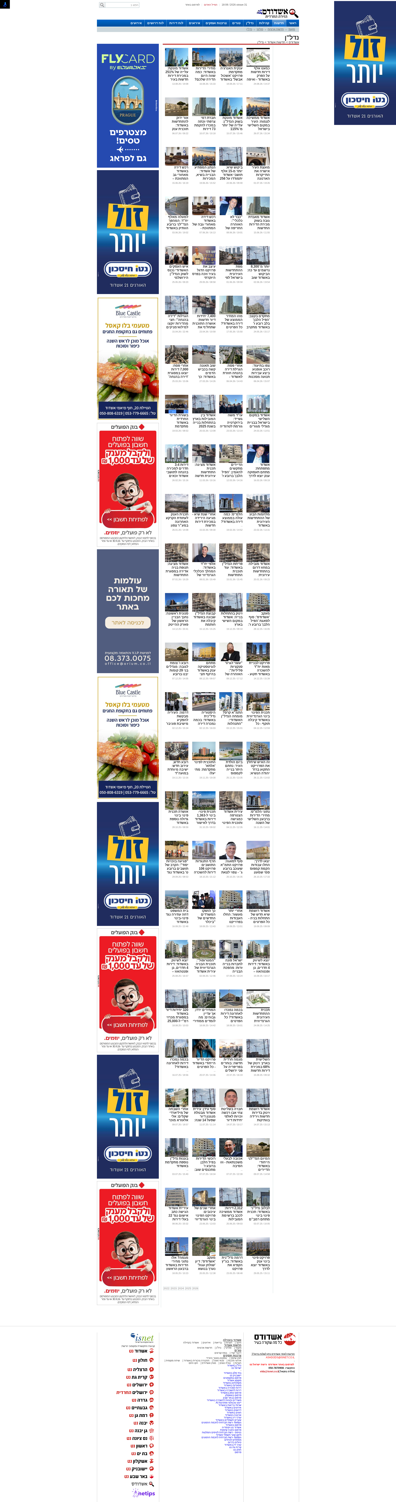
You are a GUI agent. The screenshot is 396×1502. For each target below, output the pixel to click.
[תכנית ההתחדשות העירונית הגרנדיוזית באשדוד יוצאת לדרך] (258, 1007)
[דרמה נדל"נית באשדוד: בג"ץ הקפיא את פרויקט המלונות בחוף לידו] (231, 1255)
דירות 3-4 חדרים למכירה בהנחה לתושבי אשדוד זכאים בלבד (177, 472)
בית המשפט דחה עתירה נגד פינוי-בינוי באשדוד (177, 916)
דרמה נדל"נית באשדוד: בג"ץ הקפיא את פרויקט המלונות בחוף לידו (232, 1267)
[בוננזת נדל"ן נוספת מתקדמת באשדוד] (176, 1155)
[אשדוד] (277, 18)
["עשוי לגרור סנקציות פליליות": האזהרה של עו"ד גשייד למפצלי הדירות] (231, 660)
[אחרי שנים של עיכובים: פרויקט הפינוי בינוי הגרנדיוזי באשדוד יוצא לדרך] (204, 1205)
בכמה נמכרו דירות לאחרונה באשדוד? (177, 1063)
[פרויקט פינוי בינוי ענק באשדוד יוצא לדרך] (258, 1255)
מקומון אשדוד (234, 1380)
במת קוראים (220, 1352)
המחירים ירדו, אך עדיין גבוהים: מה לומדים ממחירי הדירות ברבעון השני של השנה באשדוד (204, 1021)
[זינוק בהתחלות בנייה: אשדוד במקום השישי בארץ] (231, 610)
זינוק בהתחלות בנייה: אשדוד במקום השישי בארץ (232, 619)
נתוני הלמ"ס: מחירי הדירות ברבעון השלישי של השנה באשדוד (258, 819)
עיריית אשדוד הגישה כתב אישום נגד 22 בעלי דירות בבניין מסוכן (178, 1215)
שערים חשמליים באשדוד (228, 1420)
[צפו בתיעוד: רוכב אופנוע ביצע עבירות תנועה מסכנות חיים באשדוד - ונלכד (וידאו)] (258, 363)
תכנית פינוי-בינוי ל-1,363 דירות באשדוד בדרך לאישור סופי (205, 819)
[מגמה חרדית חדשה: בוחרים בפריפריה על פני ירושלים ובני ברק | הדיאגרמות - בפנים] (231, 1056)
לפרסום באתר (192, 4)
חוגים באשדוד (234, 1412)
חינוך (238, 1342)
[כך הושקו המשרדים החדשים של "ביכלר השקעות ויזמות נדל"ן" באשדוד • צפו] (204, 908)
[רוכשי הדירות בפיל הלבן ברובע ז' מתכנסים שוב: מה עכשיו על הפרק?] (204, 1155)
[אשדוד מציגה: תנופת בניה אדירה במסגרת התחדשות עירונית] (176, 561)
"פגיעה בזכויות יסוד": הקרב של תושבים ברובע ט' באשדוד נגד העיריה (176, 868)
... (242, 525)
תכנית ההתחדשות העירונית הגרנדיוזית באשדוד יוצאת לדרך (259, 1019)
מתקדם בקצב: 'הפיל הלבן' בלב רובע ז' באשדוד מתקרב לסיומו (258, 323)
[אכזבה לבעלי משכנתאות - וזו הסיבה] (231, 1155)
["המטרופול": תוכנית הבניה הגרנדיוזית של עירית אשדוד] (204, 957)
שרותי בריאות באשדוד (229, 1405)
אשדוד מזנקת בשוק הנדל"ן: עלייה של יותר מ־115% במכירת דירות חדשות (232, 127)
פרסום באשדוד (233, 1425)
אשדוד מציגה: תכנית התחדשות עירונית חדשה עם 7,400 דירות (204, 472)
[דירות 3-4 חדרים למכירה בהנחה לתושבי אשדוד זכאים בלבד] (176, 462)
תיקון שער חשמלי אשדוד (228, 1434)
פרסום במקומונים (232, 1377)
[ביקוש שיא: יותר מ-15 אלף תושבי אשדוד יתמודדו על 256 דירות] (231, 164)
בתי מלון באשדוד (232, 1372)
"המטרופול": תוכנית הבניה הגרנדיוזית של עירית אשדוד (205, 966)
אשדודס (293, 42)
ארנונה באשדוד (233, 1415)
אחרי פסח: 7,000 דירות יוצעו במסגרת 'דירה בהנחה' (178, 371)
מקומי (291, 29)
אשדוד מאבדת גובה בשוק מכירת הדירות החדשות (259, 222)
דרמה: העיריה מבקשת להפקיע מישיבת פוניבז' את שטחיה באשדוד (177, 722)
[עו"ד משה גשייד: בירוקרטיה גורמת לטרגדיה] (231, 412)
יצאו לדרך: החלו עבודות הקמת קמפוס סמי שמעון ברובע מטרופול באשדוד (258, 870)
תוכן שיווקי (236, 1358)
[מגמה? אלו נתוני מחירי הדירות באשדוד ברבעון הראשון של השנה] (176, 1255)
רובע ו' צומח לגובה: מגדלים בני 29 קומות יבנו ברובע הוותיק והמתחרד (177, 672)
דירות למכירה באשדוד (229, 1387)
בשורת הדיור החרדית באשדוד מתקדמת (179, 420)
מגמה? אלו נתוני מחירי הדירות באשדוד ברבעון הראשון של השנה (176, 1265)
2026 (195, 1288)
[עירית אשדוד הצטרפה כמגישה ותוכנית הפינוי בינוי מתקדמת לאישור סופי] (231, 809)
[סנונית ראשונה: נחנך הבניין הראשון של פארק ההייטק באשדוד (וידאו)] (176, 610)
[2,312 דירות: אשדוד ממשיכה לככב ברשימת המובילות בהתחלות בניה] (231, 1205)
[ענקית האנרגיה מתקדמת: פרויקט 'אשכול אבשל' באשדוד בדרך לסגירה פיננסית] (231, 65)
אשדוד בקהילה (232, 1340)
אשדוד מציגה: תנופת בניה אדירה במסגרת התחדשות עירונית (177, 571)
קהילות (264, 23)
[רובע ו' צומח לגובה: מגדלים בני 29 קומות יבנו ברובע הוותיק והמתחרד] (176, 660)
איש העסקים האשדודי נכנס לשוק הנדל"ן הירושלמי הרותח (177, 274)
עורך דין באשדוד (232, 1444)
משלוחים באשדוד (232, 1382)
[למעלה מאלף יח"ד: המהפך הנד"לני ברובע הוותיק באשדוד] (176, 214)
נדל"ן (249, 23)
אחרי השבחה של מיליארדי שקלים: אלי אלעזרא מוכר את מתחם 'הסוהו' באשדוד (176, 1118)
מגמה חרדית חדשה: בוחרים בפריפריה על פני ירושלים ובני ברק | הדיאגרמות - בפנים (232, 1070)
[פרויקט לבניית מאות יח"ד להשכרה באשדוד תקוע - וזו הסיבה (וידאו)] (258, 660)
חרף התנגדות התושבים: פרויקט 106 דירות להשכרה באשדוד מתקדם (205, 870)
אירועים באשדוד (232, 1407)
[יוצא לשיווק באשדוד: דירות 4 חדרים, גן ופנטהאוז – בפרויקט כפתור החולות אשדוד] (258, 957)
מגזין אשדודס (209, 1363)
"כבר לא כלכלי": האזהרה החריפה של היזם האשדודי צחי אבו (232, 226)
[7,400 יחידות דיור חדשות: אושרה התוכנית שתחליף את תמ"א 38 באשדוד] (204, 313)
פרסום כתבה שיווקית (230, 1429)
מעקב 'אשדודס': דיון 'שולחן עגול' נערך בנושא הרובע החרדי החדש (205, 1267)
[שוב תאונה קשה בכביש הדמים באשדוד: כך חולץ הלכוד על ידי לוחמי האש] (204, 363)
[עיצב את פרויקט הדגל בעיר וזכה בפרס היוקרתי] (204, 263)
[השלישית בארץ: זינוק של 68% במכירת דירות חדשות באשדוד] (258, 1056)
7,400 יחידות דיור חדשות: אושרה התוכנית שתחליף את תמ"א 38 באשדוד (204, 325)
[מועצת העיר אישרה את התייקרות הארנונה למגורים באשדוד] (258, 164)
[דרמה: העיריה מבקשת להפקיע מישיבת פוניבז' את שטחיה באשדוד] (176, 709)
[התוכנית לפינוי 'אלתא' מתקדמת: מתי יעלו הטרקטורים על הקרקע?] (204, 759)
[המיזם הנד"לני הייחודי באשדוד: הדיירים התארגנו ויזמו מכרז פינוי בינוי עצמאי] (258, 1155)
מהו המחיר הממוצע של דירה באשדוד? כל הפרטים (232, 321)
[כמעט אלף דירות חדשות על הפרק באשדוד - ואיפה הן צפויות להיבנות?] (258, 65)
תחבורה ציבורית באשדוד (196, 1360)
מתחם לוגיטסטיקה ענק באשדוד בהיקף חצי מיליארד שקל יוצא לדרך (206, 672)
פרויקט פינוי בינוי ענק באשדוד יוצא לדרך (260, 1263)
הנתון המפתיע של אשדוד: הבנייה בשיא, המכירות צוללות (205, 175)
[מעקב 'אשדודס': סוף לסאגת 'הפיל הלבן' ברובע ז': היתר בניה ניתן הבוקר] (258, 610)
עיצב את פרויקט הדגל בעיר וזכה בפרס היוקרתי (204, 272)
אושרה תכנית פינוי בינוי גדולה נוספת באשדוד (178, 817)
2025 (188, 1288)
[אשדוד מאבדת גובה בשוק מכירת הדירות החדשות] (258, 214)
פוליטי (260, 29)
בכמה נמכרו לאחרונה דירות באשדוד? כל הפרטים (232, 1015)
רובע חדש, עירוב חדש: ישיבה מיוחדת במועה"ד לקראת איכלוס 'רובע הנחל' (177, 771)
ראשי (292, 23)
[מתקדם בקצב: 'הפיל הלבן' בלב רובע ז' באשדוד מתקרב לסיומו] (258, 313)
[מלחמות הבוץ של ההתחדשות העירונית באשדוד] (258, 511)
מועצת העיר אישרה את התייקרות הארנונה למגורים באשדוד (261, 177)
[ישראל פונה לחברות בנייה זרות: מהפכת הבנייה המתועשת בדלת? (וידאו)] (231, 957)
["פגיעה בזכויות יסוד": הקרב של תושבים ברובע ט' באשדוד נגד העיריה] (176, 858)
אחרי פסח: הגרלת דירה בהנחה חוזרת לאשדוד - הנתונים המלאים (233, 375)
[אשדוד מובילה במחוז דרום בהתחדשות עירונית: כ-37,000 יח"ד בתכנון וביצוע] (258, 561)
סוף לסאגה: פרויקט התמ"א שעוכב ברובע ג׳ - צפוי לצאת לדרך (231, 868)
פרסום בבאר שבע (232, 1397)
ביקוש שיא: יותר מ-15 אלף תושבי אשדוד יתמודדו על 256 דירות (231, 175)
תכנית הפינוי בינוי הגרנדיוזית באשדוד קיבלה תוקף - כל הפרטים (258, 720)
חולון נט (237, 1449)
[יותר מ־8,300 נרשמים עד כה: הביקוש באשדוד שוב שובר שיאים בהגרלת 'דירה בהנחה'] (258, 263)
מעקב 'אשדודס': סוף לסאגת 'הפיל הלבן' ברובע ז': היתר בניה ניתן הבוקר (259, 623)
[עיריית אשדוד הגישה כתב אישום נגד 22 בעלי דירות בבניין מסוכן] (176, 1205)
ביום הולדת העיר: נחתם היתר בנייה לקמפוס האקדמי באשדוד (234, 771)
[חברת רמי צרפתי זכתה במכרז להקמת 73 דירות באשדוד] (204, 115)
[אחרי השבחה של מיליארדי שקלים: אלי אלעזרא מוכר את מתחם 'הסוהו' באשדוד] (176, 1106)
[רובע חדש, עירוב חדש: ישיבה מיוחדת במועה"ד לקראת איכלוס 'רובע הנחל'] (176, 759)
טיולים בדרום (234, 1442)
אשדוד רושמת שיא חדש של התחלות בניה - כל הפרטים (259, 916)
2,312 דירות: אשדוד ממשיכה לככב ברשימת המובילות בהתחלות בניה (231, 1215)
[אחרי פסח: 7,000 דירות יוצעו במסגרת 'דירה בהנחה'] (176, 363)
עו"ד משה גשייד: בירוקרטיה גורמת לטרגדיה (231, 420)
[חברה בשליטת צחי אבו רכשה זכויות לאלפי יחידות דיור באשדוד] (231, 1106)
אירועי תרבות (234, 1360)
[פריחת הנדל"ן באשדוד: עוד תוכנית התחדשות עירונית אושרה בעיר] (231, 561)
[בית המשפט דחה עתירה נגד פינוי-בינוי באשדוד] (176, 908)
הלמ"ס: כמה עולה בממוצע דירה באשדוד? (232, 518)
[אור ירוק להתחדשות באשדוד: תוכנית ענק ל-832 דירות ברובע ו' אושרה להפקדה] (176, 115)
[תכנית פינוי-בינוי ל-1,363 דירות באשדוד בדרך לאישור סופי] (204, 809)
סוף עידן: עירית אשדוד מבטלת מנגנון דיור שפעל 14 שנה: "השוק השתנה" (204, 1116)
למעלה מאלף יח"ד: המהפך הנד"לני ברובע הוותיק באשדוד (177, 222)
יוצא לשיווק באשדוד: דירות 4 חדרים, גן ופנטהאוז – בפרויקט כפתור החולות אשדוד (259, 970)
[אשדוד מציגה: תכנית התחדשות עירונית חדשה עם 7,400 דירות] (204, 462)
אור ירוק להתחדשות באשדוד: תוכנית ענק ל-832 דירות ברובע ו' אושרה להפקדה (177, 129)
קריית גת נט (235, 1447)
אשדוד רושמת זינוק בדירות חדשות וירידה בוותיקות (259, 1114)
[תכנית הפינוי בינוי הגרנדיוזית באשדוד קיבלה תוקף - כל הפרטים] (258, 709)
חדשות (279, 23)
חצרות (229, 1342)
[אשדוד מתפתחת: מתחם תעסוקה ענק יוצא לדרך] (258, 462)
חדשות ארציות (276, 29)
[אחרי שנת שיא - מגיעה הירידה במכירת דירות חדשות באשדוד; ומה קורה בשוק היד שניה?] (204, 511)
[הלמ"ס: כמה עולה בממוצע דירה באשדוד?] (231, 511)
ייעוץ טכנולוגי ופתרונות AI (228, 1402)
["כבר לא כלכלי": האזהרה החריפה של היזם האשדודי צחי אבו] (231, 214)
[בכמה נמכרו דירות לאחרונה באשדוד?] (176, 1056)
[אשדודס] (271, 1344)
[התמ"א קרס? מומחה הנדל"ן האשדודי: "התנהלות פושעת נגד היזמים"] (231, 709)
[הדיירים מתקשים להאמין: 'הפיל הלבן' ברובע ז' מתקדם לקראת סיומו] (231, 462)
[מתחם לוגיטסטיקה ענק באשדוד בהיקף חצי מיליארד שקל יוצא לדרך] (204, 660)
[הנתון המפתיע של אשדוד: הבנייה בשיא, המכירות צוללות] (204, 164)
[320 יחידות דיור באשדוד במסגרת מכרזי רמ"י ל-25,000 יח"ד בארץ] (176, 1007)
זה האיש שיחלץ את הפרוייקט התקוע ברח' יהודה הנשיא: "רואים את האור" (258, 771)
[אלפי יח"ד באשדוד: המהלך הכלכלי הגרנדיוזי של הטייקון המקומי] (204, 561)
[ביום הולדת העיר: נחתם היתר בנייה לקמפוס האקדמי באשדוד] (231, 759)
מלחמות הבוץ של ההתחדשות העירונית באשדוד (259, 520)
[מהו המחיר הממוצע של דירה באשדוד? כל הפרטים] (231, 313)
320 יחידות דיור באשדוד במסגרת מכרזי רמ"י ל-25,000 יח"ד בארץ (177, 1017)
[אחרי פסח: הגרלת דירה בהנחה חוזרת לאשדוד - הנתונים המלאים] (231, 363)
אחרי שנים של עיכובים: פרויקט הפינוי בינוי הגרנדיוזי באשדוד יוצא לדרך (205, 1217)
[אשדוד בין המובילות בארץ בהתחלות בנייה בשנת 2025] (204, 412)
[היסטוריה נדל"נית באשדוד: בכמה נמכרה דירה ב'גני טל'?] (204, 709)
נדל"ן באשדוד (234, 1365)
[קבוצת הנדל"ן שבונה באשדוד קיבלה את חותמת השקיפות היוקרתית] (204, 610)
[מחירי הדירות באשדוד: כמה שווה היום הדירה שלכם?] (204, 65)
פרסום (237, 1452)
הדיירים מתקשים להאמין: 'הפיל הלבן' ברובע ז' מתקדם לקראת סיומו (231, 474)
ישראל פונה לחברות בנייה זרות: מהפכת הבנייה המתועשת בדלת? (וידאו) (232, 970)
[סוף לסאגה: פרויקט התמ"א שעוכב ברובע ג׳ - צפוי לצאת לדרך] (231, 858)
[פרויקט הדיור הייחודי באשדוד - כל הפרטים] (204, 1056)
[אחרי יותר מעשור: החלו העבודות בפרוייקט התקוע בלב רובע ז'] (231, 908)
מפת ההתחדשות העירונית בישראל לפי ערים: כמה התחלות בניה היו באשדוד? (233, 278)
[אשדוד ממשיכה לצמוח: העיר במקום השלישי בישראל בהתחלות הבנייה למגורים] (258, 115)
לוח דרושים (155, 23)
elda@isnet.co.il (269, 1371)
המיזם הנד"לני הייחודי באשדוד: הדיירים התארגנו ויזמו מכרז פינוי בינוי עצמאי (259, 1170)
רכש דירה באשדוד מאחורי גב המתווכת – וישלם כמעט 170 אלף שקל (178, 177)
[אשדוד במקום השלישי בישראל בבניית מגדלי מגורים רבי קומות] (258, 412)
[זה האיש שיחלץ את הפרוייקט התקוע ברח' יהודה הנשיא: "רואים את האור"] (258, 759)
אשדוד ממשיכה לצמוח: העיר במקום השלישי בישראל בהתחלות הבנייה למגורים (258, 127)
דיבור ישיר (236, 1352)
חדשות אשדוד (276, 42)
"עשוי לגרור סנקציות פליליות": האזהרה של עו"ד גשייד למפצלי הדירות (231, 672)
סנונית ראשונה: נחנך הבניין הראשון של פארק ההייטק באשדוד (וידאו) (176, 621)
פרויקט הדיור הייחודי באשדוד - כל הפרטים (204, 1063)
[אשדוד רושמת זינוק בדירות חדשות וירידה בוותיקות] (258, 1106)
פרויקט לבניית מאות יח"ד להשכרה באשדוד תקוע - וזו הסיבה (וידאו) (259, 672)
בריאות (218, 1342)
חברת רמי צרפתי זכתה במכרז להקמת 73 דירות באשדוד (205, 125)
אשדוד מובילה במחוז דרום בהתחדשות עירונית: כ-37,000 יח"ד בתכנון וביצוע (259, 573)
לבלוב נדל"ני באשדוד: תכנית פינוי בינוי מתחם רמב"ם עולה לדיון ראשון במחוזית (258, 1217)
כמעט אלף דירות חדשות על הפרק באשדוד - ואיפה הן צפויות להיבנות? (258, 77)
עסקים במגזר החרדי (216, 1358)
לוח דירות (176, 23)
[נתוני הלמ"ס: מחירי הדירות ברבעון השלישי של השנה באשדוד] (258, 809)
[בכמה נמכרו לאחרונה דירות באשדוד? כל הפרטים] (231, 1007)
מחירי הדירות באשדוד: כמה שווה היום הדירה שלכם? (205, 73)
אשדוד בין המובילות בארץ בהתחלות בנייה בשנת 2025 (204, 420)
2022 (166, 1288)
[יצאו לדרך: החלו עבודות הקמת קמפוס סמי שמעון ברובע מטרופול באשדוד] (258, 858)
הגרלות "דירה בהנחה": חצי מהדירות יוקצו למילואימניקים (177, 321)
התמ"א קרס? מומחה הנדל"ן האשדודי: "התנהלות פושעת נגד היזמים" (232, 722)
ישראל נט (236, 1368)
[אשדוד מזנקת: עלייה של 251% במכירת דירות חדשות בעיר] (176, 65)
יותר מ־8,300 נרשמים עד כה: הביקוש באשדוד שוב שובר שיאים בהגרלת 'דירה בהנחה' (258, 278)
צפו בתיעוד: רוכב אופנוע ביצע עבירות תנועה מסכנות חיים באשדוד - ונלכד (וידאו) (259, 375)
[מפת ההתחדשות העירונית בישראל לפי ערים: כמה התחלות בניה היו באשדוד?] (231, 263)
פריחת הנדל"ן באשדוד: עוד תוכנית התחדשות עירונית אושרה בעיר (232, 573)
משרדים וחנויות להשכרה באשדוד (224, 1400)
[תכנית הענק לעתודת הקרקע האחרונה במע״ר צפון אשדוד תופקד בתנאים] (176, 511)
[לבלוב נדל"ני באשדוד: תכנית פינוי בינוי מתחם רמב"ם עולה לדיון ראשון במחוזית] (258, 1205)
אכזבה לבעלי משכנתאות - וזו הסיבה (231, 1162)
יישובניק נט (235, 1375)
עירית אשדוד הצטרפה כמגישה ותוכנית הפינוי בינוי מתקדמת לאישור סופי (232, 821)
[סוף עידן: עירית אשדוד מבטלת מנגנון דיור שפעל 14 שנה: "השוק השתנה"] (204, 1106)
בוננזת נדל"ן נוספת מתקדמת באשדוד (176, 1162)
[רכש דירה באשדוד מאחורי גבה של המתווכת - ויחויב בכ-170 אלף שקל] (204, 214)
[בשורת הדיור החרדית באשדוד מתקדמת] (176, 412)
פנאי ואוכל (218, 1360)
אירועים (194, 23)
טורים (236, 23)
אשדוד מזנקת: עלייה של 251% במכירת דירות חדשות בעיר (176, 73)
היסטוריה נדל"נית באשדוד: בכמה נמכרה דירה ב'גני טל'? (204, 720)
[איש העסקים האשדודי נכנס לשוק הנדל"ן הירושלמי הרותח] (176, 263)
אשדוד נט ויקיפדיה (231, 1427)
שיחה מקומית (172, 1360)
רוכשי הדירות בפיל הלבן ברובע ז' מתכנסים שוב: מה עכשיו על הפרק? (205, 1168)
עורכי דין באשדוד (232, 1417)
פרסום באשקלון (233, 1395)
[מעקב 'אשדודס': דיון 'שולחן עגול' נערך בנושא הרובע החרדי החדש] (204, 1255)
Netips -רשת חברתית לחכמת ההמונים (221, 1422)
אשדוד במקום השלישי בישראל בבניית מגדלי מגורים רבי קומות (258, 422)
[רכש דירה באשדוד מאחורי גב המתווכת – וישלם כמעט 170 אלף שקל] (176, 164)
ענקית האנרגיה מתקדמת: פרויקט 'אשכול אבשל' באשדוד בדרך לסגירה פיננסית (231, 77)
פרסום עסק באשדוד (230, 1392)
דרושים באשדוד (233, 1410)
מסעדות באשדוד (232, 1385)
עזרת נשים (225, 1363)
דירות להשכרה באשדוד (229, 1390)
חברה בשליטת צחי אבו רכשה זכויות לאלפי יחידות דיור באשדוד (232, 1116)
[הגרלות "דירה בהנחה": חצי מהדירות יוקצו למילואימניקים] (176, 313)
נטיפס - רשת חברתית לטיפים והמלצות (221, 1432)
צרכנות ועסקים (216, 23)
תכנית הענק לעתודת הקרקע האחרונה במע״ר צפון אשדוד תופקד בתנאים (177, 524)
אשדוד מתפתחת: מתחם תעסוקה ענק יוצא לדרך (259, 470)
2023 (174, 1288)
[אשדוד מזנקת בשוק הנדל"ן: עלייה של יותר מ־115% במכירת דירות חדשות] (231, 115)
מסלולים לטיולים (232, 1439)
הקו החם (193, 1363)
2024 (181, 1288)
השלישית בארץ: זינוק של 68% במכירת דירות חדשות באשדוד (259, 1067)
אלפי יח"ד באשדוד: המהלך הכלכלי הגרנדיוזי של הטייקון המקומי (204, 571)
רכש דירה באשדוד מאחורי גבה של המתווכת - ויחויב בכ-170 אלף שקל (204, 226)
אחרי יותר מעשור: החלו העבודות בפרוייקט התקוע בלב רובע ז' (233, 920)
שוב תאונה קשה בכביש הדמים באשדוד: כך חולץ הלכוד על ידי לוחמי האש (205, 375)
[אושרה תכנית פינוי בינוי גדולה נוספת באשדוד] (176, 809)
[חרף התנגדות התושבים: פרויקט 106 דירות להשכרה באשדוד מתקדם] (204, 858)
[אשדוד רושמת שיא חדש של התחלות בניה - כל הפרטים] (258, 908)
